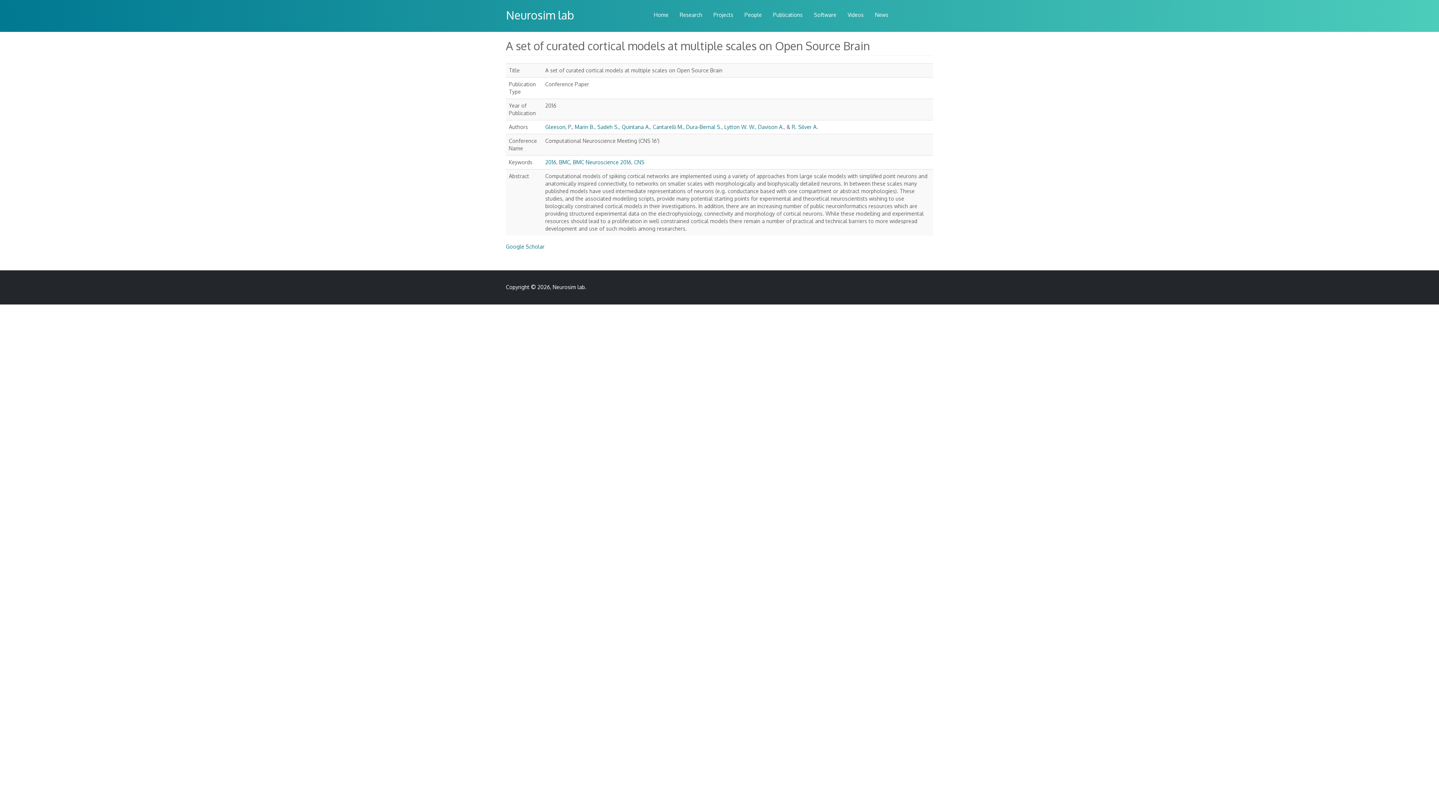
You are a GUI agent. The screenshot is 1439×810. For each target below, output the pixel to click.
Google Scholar (525, 246)
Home (661, 15)
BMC (564, 162)
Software (825, 15)
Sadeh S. (608, 127)
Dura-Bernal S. (704, 127)
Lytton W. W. (739, 127)
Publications (788, 15)
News (882, 15)
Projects (723, 15)
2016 (550, 162)
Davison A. (771, 127)
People (753, 15)
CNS (639, 162)
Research (691, 15)
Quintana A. (636, 127)
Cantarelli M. (668, 127)
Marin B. (585, 127)
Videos (856, 15)
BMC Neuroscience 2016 (602, 162)
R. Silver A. (805, 127)
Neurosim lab (540, 15)
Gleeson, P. (558, 127)
